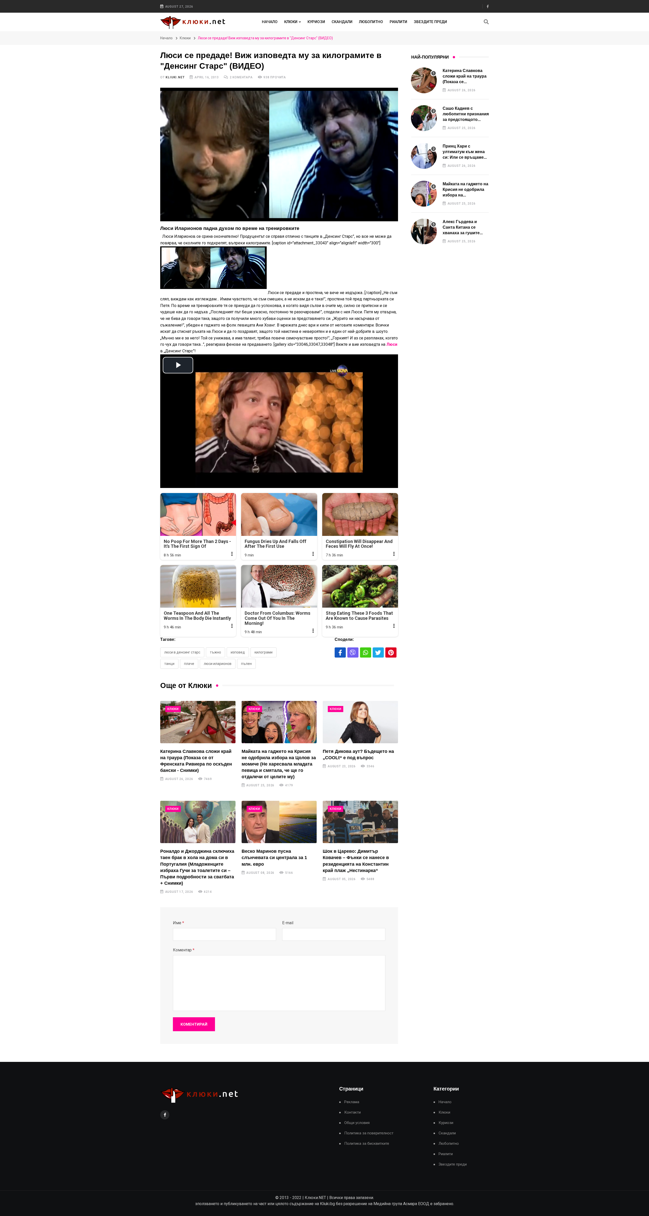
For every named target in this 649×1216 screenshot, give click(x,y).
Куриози (316, 22)
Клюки (290, 22)
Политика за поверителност (368, 1133)
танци (169, 664)
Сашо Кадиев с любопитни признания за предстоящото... (466, 114)
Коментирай (194, 1024)
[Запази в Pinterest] (390, 652)
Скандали (342, 22)
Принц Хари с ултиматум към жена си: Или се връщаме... (465, 152)
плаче (189, 664)
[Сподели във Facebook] (340, 652)
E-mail (287, 922)
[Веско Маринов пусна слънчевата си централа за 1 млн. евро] (279, 822)
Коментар (183, 950)
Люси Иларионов (217, 664)
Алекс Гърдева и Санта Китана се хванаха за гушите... (463, 227)
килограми (264, 652)
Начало (270, 22)
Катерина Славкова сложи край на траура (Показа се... (464, 76)
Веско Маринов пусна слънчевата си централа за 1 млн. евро (274, 857)
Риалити (398, 22)
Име (178, 922)
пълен (246, 664)
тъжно (215, 652)
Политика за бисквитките (366, 1144)
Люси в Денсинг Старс (182, 652)
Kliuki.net (175, 77)
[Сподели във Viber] (352, 652)
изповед (238, 652)
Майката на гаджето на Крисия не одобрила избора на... (465, 189)
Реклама (351, 1102)
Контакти (352, 1112)
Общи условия (357, 1123)
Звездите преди (430, 22)
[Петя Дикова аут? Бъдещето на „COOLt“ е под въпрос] (360, 722)
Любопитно (371, 22)
